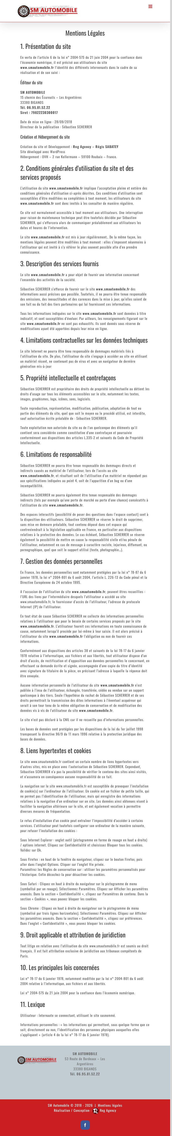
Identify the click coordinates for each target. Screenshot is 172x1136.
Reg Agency (108, 1110)
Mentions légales (110, 1105)
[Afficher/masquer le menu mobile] (151, 6)
